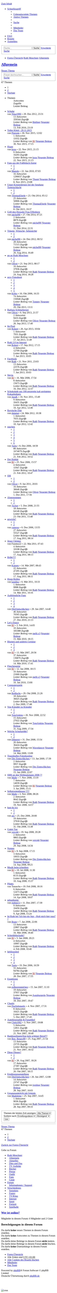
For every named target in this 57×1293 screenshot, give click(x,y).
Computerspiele (14, 685)
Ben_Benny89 (19, 1038)
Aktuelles (13, 1160)
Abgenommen (14, 497)
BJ (34, 141)
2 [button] (8, 90)
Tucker (15, 505)
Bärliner (36, 122)
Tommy (36, 301)
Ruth (35, 271)
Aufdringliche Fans (16, 595)
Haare (10, 146)
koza (14, 149)
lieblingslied (13, 951)
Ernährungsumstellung (18, 1074)
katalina (15, 582)
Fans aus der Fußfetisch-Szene (21, 163)
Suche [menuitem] (16, 22)
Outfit (12, 1174)
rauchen (11, 427)
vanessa (15, 527)
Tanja (14, 446)
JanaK (15, 397)
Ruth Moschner (31, 58)
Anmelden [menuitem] (12, 41)
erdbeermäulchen (20, 987)
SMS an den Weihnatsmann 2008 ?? (24, 775)
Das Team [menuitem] (18, 30)
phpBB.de (35, 1276)
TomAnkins (17, 715)
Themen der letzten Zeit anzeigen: (20, 1113)
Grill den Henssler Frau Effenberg (23, 212)
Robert (15, 329)
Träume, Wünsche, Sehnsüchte (22, 231)
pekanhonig (13, 900)
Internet (12, 1199)
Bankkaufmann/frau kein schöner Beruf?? (27, 1036)
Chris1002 (17, 1022)
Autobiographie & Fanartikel (21, 1019)
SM (9, 475)
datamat (15, 413)
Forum (10, 1182)
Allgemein (44, 58)
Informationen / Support (20, 1185)
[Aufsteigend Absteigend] (43, 1116)
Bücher (12, 1169)
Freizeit (12, 1204)
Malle (14, 777)
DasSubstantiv (18, 1006)
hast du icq (12, 807)
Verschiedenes (14, 1188)
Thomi (36, 179)
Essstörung (12, 979)
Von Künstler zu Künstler (19, 707)
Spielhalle (14, 1207)
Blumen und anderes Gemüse (21, 641)
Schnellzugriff (14, 9)
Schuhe (10, 111)
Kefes (14, 293)
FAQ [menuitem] (9, 36)
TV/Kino (13, 1196)
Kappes (15, 565)
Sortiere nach (10, 1116)
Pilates (10, 883)
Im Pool (11, 326)
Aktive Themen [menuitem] (20, 17)
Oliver (15, 263)
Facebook (12, 359)
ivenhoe (36, 1085)
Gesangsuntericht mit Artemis (21, 1093)
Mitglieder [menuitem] (18, 28)
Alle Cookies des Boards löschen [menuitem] (23, 1260)
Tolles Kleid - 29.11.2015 (19, 130)
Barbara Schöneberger (18, 310)
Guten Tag (12, 829)
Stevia (10, 375)
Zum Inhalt (6, 3)
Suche (36, 48)
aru (13, 815)
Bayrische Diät (14, 410)
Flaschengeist (13, 666)
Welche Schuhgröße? (17, 731)
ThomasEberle (19, 195)
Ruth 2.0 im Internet (17, 342)
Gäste (12, 1179)
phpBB (16, 1270)
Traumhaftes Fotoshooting (19, 756)
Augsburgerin (39, 995)
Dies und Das (15, 1163)
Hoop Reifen (13, 579)
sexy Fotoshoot (14, 277)
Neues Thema (8, 70)
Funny (12, 1193)
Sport (11, 1201)
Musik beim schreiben (17, 867)
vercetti (15, 832)
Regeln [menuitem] (10, 38)
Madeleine (17, 1096)
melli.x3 (36, 633)
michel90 (16, 214)
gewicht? (11, 519)
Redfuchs (16, 693)
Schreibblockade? (15, 935)
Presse (12, 1171)
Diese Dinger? (14, 1052)
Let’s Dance (13, 622)
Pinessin (15, 133)
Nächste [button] (11, 93)
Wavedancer (38, 747)
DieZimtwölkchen (20, 609)
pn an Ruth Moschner (17, 255)
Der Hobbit (12, 459)
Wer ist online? (10, 1212)
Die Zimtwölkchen (21, 758)
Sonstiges (13, 1190)
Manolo (15, 171)
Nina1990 (16, 114)
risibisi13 (16, 902)
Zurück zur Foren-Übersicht (14, 1145)
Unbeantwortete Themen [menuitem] (25, 14)
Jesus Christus (14, 541)
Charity (10, 1003)
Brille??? (11, 557)
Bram (14, 922)
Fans (11, 1177)
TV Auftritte (15, 1166)
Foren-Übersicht (15, 58)
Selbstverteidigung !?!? (18, 791)
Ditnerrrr (16, 739)
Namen (10, 848)
